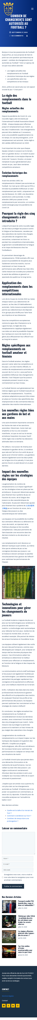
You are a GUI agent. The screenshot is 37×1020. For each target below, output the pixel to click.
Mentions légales (8, 996)
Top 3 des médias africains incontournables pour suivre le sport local (25, 949)
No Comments (17, 36)
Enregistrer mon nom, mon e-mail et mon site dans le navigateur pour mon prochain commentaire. (19, 877)
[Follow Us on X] (8, 1005)
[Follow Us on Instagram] (18, 1005)
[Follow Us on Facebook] (4, 1005)
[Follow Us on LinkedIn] (13, 1005)
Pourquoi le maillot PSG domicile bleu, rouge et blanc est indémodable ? (26, 903)
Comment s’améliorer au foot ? (19, 816)
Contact (5, 1000)
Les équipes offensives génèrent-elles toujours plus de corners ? (26, 933)
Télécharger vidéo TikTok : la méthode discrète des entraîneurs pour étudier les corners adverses (26, 920)
